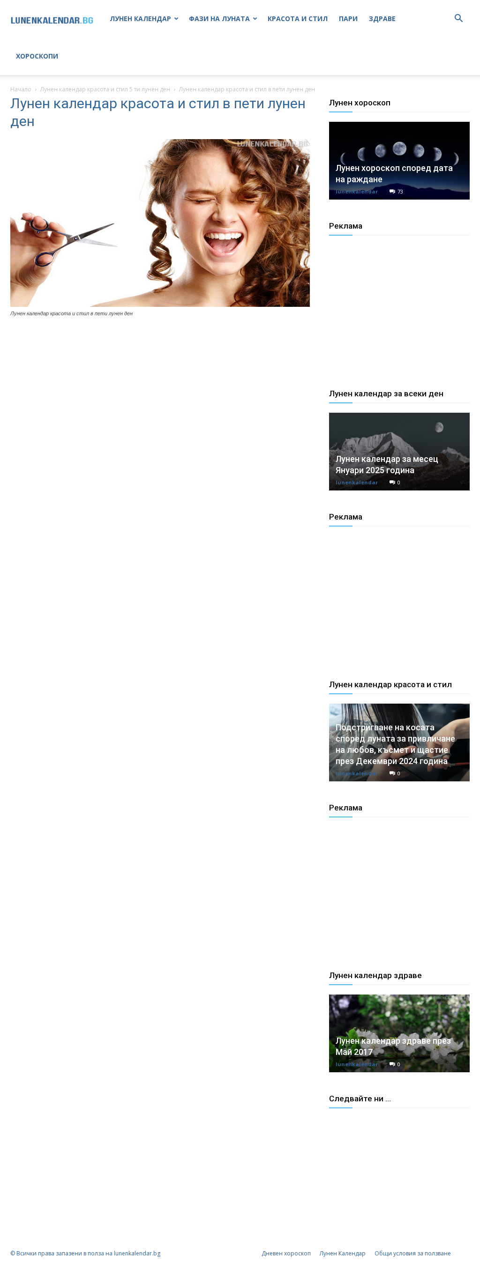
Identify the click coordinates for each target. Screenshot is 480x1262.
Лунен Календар (343, 1253)
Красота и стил (298, 18)
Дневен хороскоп (286, 1253)
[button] (458, 19)
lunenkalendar (357, 191)
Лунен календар (140, 18)
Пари (348, 18)
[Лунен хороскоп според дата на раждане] (399, 161)
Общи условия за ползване (413, 1253)
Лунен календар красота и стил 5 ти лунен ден (105, 89)
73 (400, 191)
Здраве (382, 18)
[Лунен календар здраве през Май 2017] (399, 1033)
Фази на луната (219, 18)
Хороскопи (37, 56)
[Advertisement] (399, 320)
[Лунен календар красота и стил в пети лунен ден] (160, 304)
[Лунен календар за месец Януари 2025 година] (399, 451)
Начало (20, 89)
